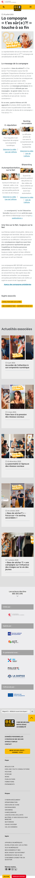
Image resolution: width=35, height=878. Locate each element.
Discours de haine (12, 805)
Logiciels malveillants (14, 815)
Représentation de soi (24, 306)
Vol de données (11, 827)
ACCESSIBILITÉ (21, 727)
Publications (10, 779)
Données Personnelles (14, 736)
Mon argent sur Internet (15, 852)
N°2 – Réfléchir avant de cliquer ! (14, 711)
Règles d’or (9, 766)
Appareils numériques (13, 842)
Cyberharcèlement (12, 800)
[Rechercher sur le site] (3, 7)
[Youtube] (9, 869)
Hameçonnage (10, 812)
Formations (9, 782)
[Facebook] (6, 869)
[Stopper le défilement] (32, 711)
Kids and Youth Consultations (17, 769)
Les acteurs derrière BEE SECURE (17, 592)
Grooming (9, 810)
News (7, 776)
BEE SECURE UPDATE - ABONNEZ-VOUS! (18, 751)
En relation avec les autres (11, 301)
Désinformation (11, 802)
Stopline (8, 774)
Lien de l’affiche (11, 152)
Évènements (9, 784)
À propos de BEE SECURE (14, 739)
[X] (15, 869)
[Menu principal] (31, 7)
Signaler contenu (19, 876)
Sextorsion (9, 822)
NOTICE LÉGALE (21, 724)
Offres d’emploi (11, 741)
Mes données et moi (8, 306)
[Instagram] (12, 869)
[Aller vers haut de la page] (31, 718)
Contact (8, 744)
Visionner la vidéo (9, 149)
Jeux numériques (11, 847)
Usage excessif (11, 824)
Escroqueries (10, 807)
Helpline (6, 876)
